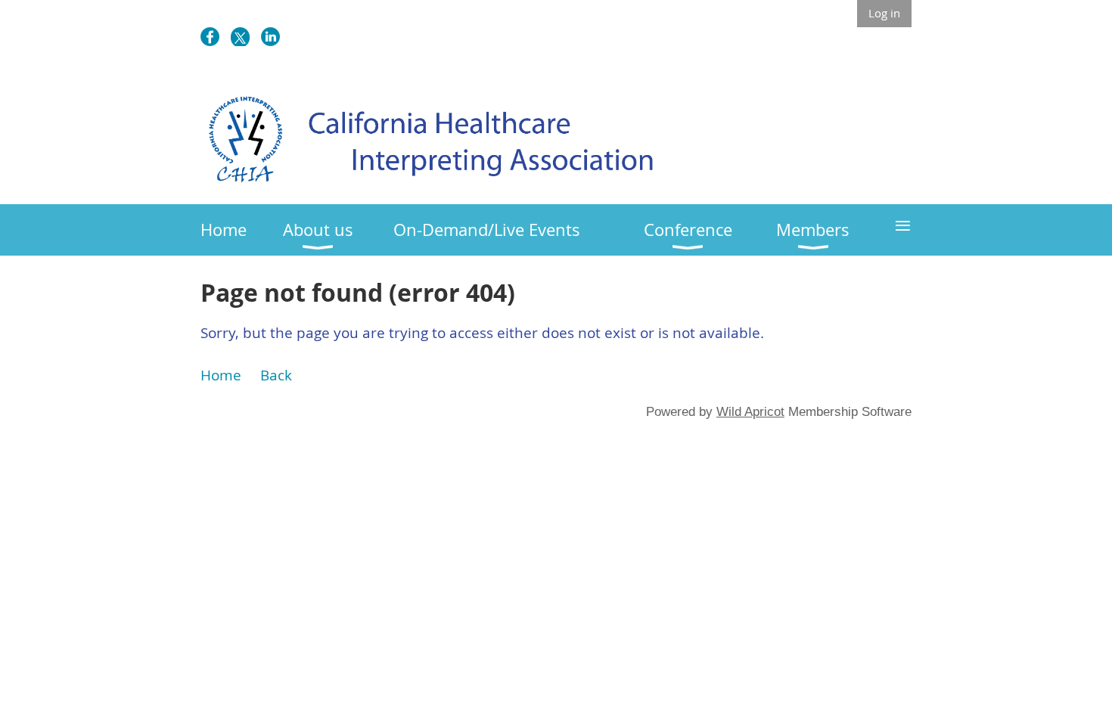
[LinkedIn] (270, 36)
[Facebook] (209, 36)
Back (276, 375)
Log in (884, 12)
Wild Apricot (750, 412)
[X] (240, 36)
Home (220, 375)
